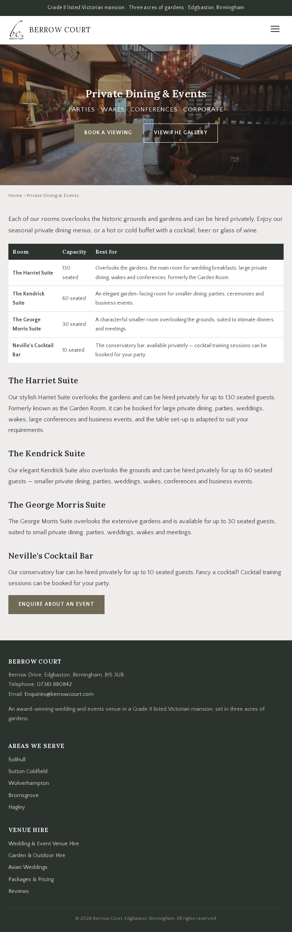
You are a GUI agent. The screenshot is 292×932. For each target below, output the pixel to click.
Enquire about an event (56, 604)
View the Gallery (181, 133)
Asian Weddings (28, 867)
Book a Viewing (108, 133)
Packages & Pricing (31, 879)
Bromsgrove (23, 795)
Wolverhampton (28, 783)
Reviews (18, 891)
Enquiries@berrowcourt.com (59, 694)
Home (15, 195)
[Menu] (275, 30)
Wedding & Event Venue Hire (43, 844)
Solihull (16, 760)
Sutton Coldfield (28, 771)
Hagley (16, 807)
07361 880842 (54, 684)
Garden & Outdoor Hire (36, 856)
